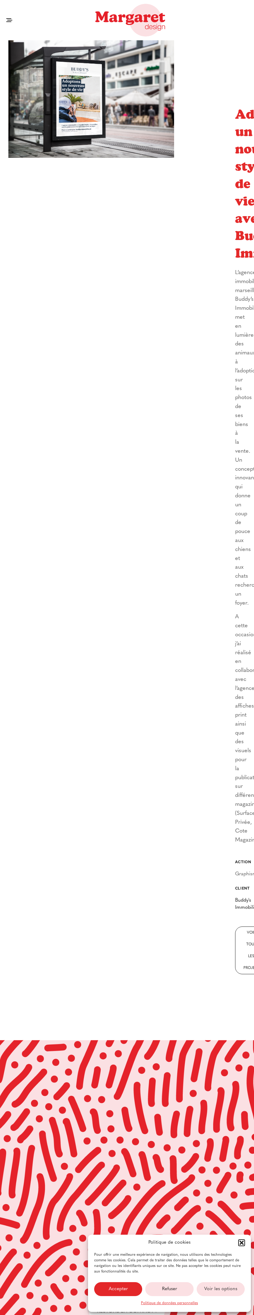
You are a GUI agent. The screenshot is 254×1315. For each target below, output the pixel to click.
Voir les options (220, 1289)
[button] (242, 1243)
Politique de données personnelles (169, 1303)
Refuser (169, 1289)
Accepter (118, 1289)
